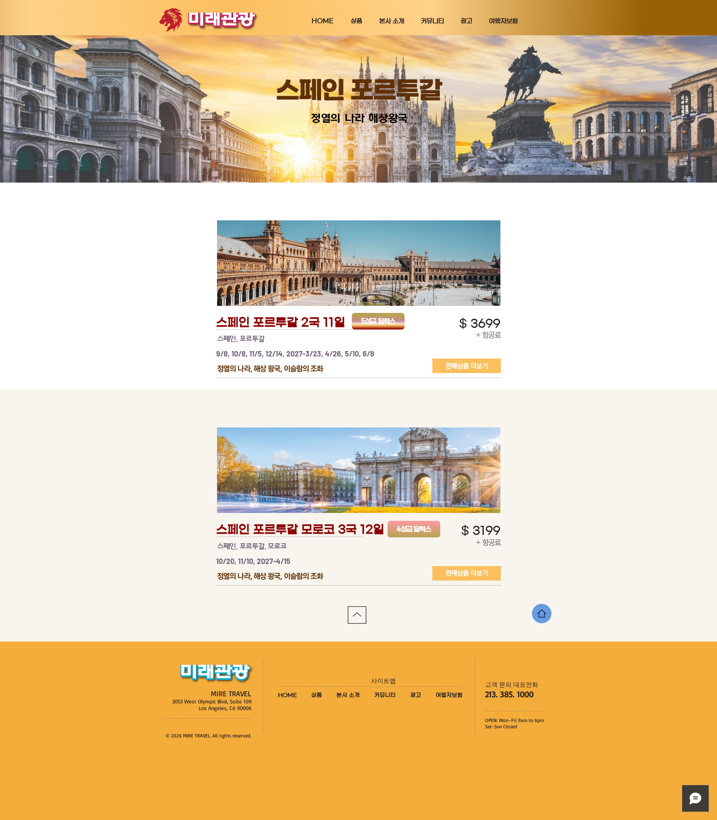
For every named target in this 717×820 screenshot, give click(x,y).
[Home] (541, 613)
